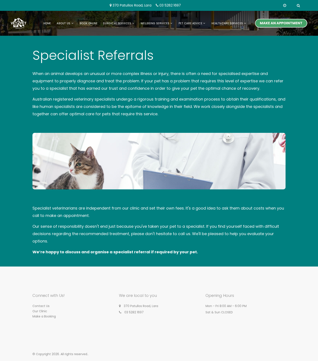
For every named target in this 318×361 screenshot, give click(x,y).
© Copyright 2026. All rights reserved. (60, 354)
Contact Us (41, 306)
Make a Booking (44, 316)
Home (47, 23)
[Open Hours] (284, 5)
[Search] (298, 5)
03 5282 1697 (170, 5)
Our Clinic (39, 311)
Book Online (89, 23)
